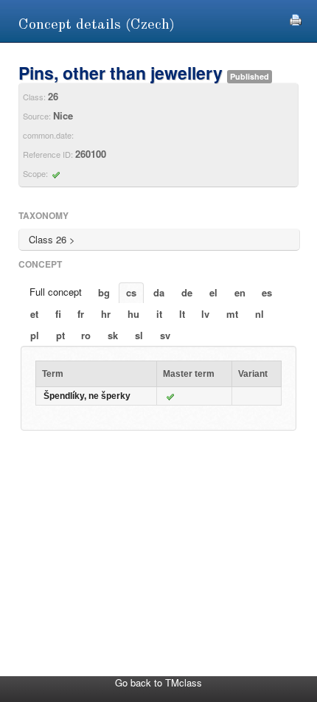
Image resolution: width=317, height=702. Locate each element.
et (34, 314)
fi (58, 314)
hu (133, 314)
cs (131, 292)
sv (165, 335)
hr (106, 314)
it (159, 314)
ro (86, 335)
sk (113, 335)
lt (182, 314)
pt (60, 335)
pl (34, 335)
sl (139, 335)
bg (104, 292)
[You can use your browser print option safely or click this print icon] (296, 18)
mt (232, 314)
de (186, 292)
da (158, 292)
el (213, 292)
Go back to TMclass (158, 682)
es (267, 292)
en (239, 292)
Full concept (55, 292)
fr (80, 314)
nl (259, 314)
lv (205, 314)
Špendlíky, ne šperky (86, 396)
